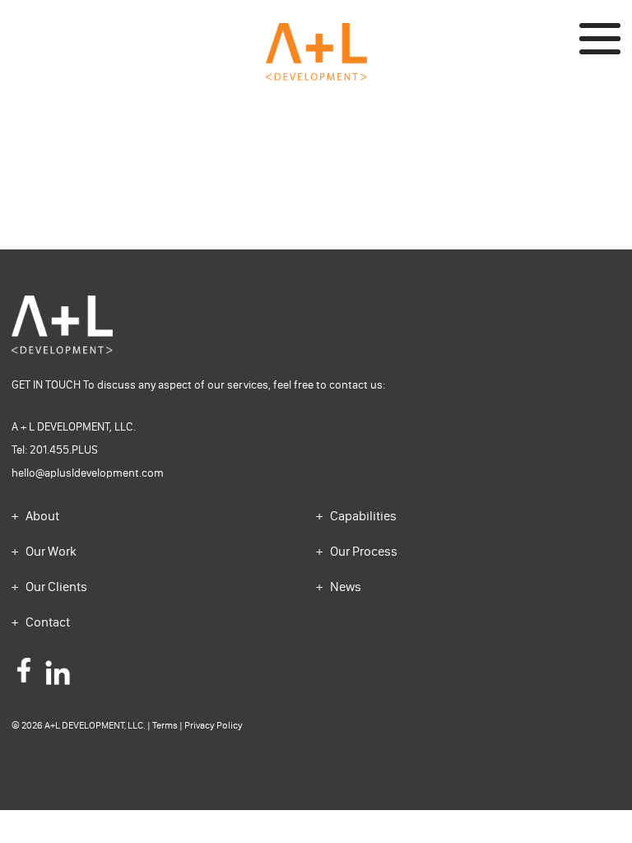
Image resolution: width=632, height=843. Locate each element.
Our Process (362, 551)
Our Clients (55, 586)
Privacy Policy (213, 725)
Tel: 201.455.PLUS (55, 450)
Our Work (50, 551)
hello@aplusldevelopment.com (88, 473)
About (41, 516)
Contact (46, 622)
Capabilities (362, 516)
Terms (165, 725)
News (344, 586)
